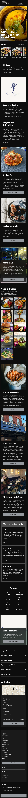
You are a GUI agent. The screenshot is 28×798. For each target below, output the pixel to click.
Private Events (5, 744)
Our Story (4, 748)
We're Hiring (5, 750)
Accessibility (4, 777)
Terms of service (5, 775)
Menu (20, 3)
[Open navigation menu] (24, 3)
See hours (22, 719)
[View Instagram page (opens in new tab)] (5, 784)
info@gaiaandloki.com (7, 714)
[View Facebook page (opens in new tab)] (3, 784)
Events (3, 746)
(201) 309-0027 (6, 711)
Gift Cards (4, 752)
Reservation (5, 740)
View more (5, 538)
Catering (4, 742)
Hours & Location (6, 754)
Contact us (4, 756)
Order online (13, 723)
